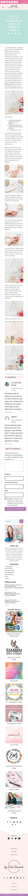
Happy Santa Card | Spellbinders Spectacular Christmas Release (12, 601)
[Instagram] (4, 2)
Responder (8, 412)
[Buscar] (21, 521)
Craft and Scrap (14, 16)
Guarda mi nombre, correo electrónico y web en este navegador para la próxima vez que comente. (15, 502)
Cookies (14, 851)
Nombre (8, 474)
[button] (3, 7)
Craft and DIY (9, 568)
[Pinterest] (12, 2)
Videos (7, 578)
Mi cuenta (14, 886)
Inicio (14, 883)
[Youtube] (7, 2)
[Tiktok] (15, 2)
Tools (6, 576)
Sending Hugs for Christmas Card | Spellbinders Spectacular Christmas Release (14, 586)
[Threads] (17, 2)
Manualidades (14, 18)
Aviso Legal (14, 854)
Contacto (14, 889)
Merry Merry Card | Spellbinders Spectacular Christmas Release (12, 594)
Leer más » (7, 590)
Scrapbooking (9, 574)
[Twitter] (9, 2)
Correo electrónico (11, 482)
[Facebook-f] (2, 2)
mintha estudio (23, 894)
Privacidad (14, 848)
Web (6, 490)
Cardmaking (8, 566)
